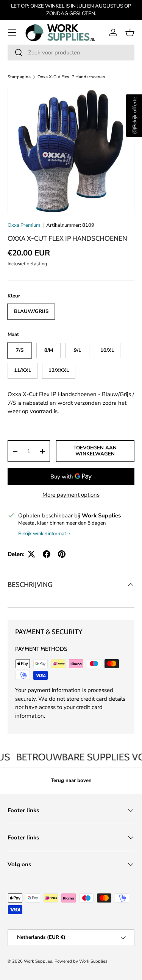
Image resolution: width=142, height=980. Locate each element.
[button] (130, 32)
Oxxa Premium (24, 225)
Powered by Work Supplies (81, 961)
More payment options (71, 495)
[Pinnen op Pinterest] (61, 554)
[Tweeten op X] (31, 554)
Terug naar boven (71, 780)
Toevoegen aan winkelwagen (95, 450)
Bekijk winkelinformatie (44, 533)
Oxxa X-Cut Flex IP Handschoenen (71, 77)
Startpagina (19, 77)
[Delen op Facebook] (46, 554)
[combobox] (71, 52)
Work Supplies (38, 961)
